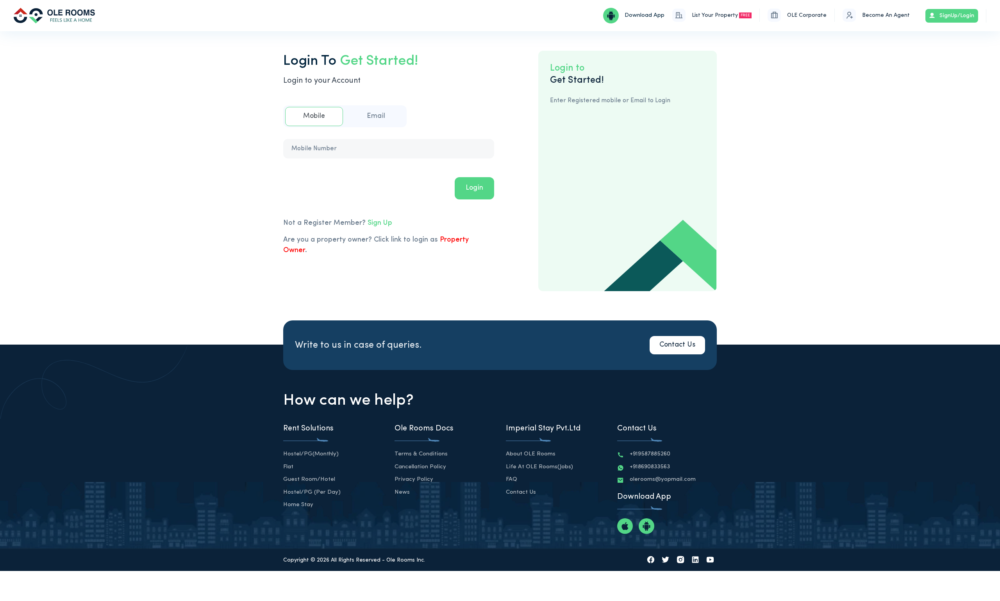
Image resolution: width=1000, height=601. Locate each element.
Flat (288, 467)
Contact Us (677, 345)
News (402, 492)
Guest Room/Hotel (309, 479)
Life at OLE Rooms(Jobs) (539, 467)
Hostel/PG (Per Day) (312, 492)
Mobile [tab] (314, 116)
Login (474, 188)
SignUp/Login (956, 16)
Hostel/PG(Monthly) (311, 454)
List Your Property (721, 15)
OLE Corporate (807, 15)
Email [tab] (376, 116)
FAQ (511, 479)
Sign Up (380, 223)
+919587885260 (650, 454)
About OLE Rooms (530, 454)
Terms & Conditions (421, 454)
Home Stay (298, 505)
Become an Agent (886, 15)
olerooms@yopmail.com (663, 479)
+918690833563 (650, 467)
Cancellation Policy (420, 467)
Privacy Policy (414, 479)
